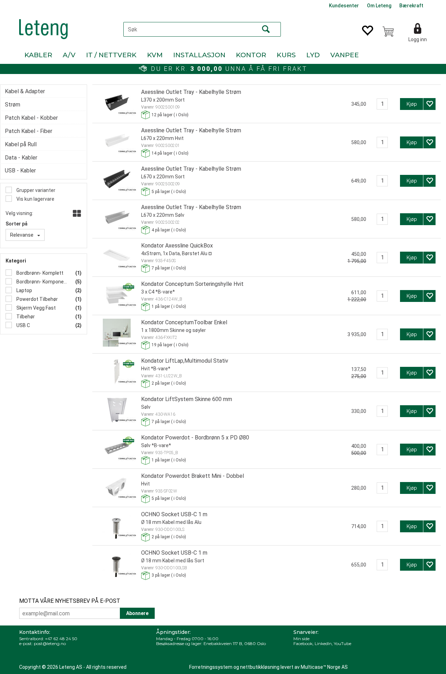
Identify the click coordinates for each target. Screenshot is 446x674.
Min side (301, 638)
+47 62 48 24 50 (61, 638)
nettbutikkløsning (259, 667)
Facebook (303, 643)
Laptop (23, 290)
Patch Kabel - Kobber (31, 117)
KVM (155, 55)
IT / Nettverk (111, 55)
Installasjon (199, 55)
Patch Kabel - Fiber (28, 131)
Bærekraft (411, 5)
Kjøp (411, 104)
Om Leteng (379, 5)
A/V (69, 55)
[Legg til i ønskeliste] (429, 104)
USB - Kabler (20, 170)
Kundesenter (344, 5)
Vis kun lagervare (34, 199)
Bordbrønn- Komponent (41, 281)
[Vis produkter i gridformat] (76, 214)
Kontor (251, 55)
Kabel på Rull (21, 144)
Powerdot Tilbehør (36, 299)
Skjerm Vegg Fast (35, 308)
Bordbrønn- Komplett (39, 273)
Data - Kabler (21, 157)
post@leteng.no (50, 643)
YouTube (342, 643)
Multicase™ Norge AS (324, 667)
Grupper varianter (35, 190)
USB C (22, 325)
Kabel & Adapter (25, 91)
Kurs (286, 55)
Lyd (313, 55)
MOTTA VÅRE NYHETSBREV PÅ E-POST (69, 601)
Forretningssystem (210, 667)
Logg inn (417, 39)
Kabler (38, 55)
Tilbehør (25, 316)
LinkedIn (323, 643)
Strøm (12, 104)
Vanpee (344, 55)
